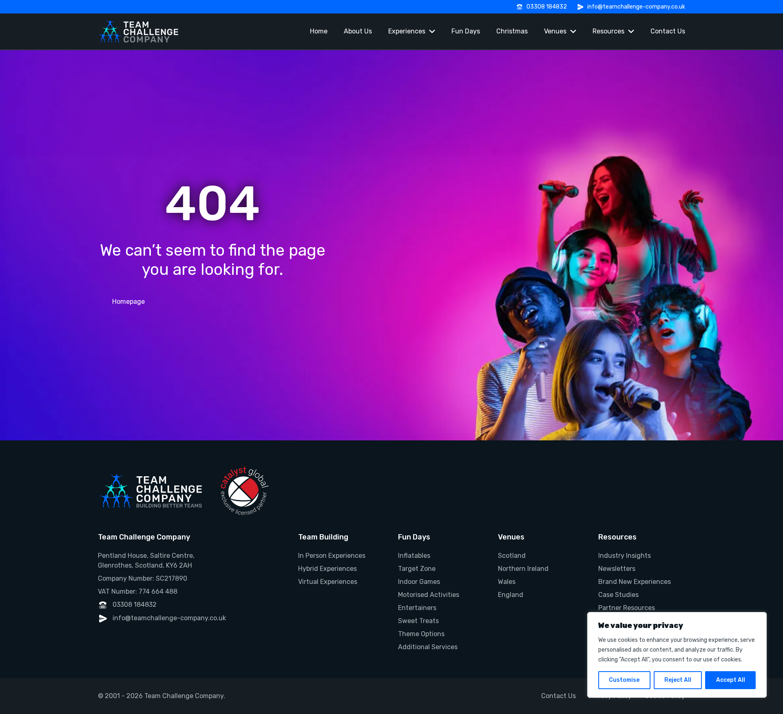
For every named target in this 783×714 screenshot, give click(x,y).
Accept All (730, 679)
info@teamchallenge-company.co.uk (636, 6)
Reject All (677, 679)
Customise (624, 679)
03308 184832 (546, 6)
